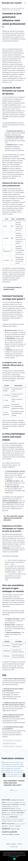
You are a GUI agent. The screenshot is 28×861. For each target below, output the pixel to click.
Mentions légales (11, 844)
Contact (19, 844)
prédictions (14, 817)
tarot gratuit (19, 746)
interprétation (20, 812)
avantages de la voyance (17, 800)
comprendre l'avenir (6, 806)
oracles (3, 816)
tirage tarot (17, 826)
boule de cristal (22, 802)
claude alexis (22, 804)
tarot (4, 823)
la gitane (21, 814)
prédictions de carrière (8, 746)
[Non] (26, 855)
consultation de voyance (8, 808)
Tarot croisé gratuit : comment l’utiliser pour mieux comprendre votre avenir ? (14, 783)
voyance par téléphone (8, 834)
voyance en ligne (15, 829)
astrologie (6, 800)
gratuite (4, 812)
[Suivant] (24, 775)
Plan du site (14, 846)
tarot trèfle (17, 823)
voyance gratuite (9, 832)
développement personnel (9, 743)
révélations (15, 819)
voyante (17, 834)
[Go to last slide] (4, 775)
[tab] (12, 790)
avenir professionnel (8, 740)
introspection (16, 814)
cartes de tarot (6, 804)
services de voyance (6, 820)
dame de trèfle (18, 808)
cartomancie (18, 740)
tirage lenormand (11, 826)
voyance (6, 828)
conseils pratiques (15, 806)
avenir (4, 802)
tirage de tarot (22, 823)
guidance (8, 812)
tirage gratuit (5, 826)
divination (5, 810)
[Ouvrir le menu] (25, 3)
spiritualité (20, 820)
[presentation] (14, 770)
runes (12, 819)
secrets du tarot (21, 819)
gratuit (24, 810)
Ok (14, 858)
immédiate (13, 812)
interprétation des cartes (7, 814)
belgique (17, 802)
